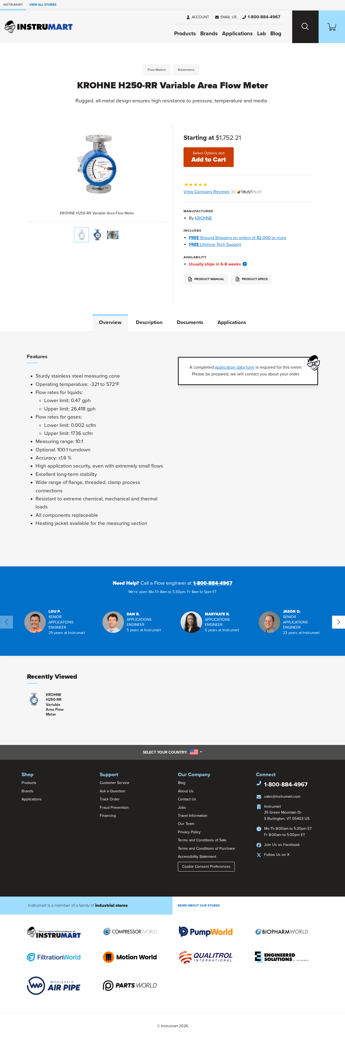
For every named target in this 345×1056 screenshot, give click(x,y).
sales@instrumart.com (282, 796)
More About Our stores (199, 905)
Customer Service (114, 782)
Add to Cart (208, 157)
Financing (108, 815)
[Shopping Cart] (332, 27)
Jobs (182, 807)
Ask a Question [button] (112, 791)
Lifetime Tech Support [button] (215, 244)
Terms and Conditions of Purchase (206, 848)
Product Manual (209, 279)
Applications (237, 33)
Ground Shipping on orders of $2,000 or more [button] (237, 238)
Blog (275, 33)
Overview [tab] (110, 322)
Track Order (110, 799)
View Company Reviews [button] (219, 191)
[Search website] (305, 27)
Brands (209, 33)
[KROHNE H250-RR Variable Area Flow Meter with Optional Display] (97, 234)
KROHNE (203, 218)
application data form (234, 367)
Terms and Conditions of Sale (202, 840)
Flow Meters (157, 70)
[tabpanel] (172, 448)
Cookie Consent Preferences (206, 866)
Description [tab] (149, 322)
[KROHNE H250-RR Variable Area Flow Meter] (81, 234)
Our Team (186, 823)
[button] (226, 17)
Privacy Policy (189, 832)
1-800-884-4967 (212, 583)
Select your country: (172, 752)
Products (185, 33)
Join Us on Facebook (282, 844)
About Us (186, 791)
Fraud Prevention (114, 807)
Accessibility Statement (197, 856)
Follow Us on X (276, 854)
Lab (261, 33)
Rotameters (186, 70)
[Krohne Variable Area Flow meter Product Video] (112, 234)
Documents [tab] (190, 322)
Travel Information (193, 815)
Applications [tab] (232, 322)
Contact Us (187, 799)
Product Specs (254, 279)
